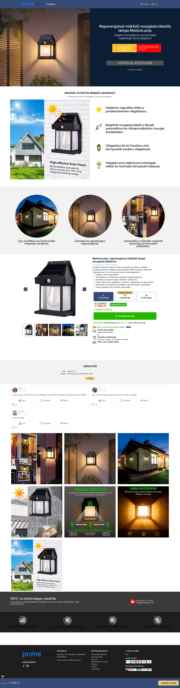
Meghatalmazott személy (99, 661)
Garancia (94, 659)
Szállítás (94, 666)
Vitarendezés (95, 669)
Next (84, 290)
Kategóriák (51, 4)
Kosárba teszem (127, 316)
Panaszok (94, 664)
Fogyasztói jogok (96, 657)
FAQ (127, 654)
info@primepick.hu (145, 602)
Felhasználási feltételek (99, 654)
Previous (25, 290)
